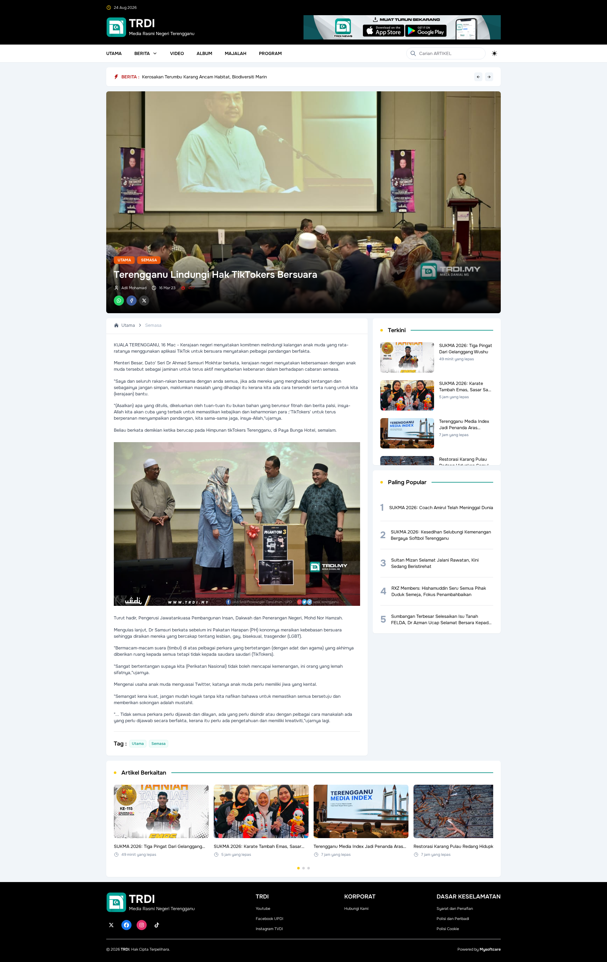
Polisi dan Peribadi (453, 918)
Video (177, 53)
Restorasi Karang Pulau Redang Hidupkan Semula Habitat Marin (207, 77)
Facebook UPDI (269, 918)
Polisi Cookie (448, 928)
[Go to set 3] (308, 868)
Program (270, 53)
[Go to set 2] (303, 868)
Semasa (149, 260)
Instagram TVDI (269, 928)
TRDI (125, 949)
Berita (142, 53)
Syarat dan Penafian (455, 908)
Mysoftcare (490, 949)
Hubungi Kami (356, 908)
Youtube (263, 908)
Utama (114, 53)
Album (204, 53)
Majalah (235, 53)
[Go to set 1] (298, 868)
